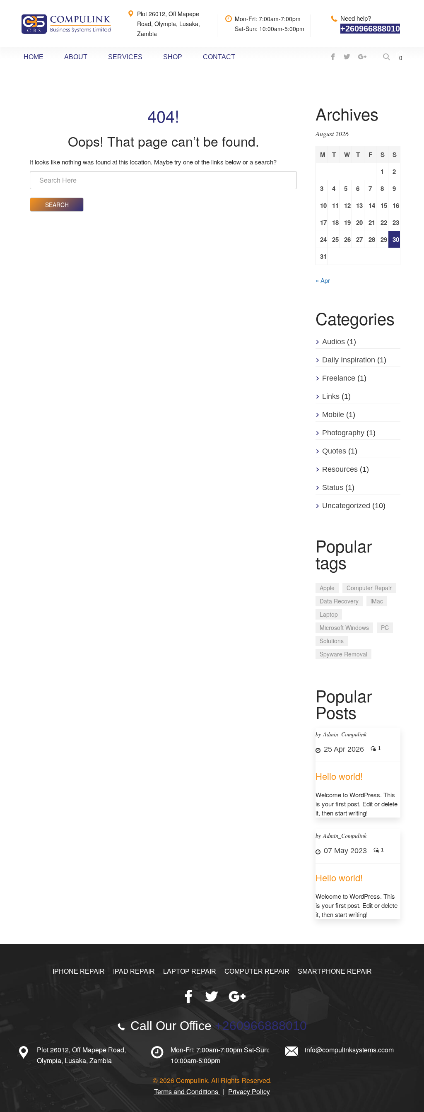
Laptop (329, 614)
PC (385, 627)
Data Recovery (339, 601)
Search (57, 204)
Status (332, 487)
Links (331, 396)
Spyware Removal (343, 654)
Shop (172, 56)
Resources (340, 469)
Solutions (332, 641)
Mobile (333, 414)
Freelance (338, 378)
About (75, 56)
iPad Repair (134, 971)
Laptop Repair (189, 971)
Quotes (334, 451)
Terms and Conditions (187, 1091)
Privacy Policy (249, 1091)
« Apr (323, 280)
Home (33, 56)
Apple (327, 588)
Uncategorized (346, 506)
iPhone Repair (79, 971)
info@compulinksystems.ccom (349, 1049)
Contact (219, 56)
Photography (343, 433)
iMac (377, 601)
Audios (333, 342)
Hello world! (339, 775)
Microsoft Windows (344, 627)
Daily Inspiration (348, 360)
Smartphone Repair (335, 971)
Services (125, 56)
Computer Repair (369, 588)
